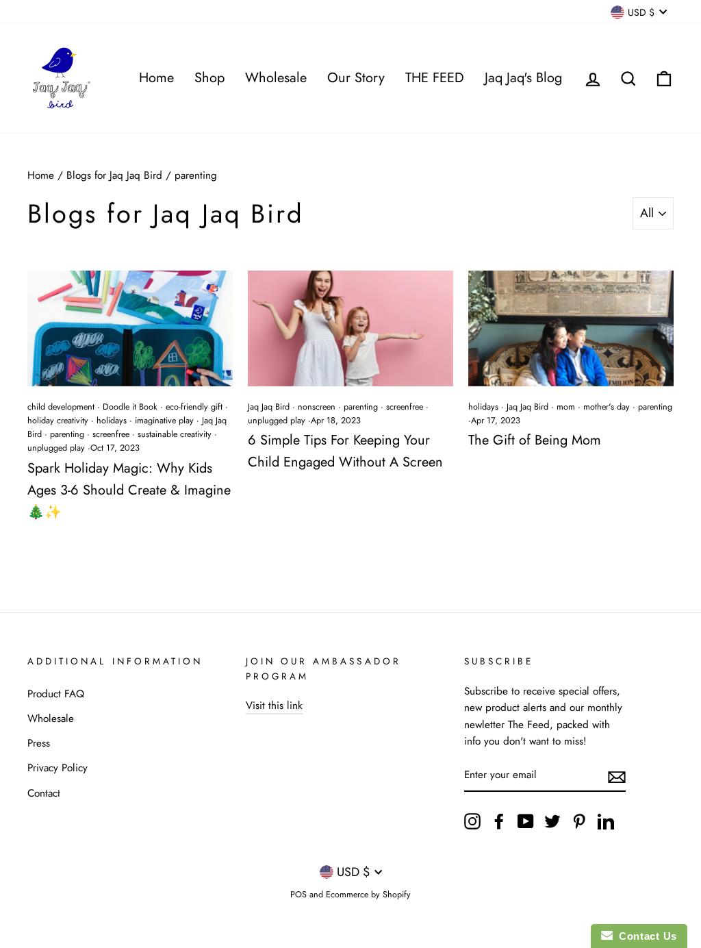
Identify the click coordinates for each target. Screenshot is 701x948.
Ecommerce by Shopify (368, 894)
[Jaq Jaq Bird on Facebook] (499, 821)
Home (156, 78)
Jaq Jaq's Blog (523, 78)
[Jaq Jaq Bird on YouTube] (526, 821)
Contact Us (645, 936)
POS (298, 894)
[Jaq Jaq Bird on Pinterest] (579, 821)
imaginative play (164, 420)
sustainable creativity (175, 434)
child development (60, 407)
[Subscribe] (617, 776)
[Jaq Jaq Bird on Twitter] (552, 821)
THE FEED (434, 78)
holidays (112, 420)
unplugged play (56, 448)
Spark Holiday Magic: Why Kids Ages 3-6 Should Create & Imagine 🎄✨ (129, 490)
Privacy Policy (57, 767)
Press (38, 743)
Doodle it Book (130, 407)
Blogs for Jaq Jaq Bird (114, 175)
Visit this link (274, 705)
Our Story (356, 78)
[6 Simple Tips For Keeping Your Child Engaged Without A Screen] (350, 328)
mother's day (606, 407)
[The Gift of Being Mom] (571, 328)
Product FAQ (55, 693)
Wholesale (276, 78)
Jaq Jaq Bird (269, 407)
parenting (67, 434)
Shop (209, 78)
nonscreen (316, 407)
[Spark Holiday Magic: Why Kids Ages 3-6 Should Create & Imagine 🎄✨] (130, 328)
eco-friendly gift (194, 407)
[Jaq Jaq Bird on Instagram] (472, 821)
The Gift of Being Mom (534, 440)
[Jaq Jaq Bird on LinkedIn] (606, 821)
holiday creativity (57, 420)
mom (566, 407)
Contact (43, 793)
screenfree (110, 434)
